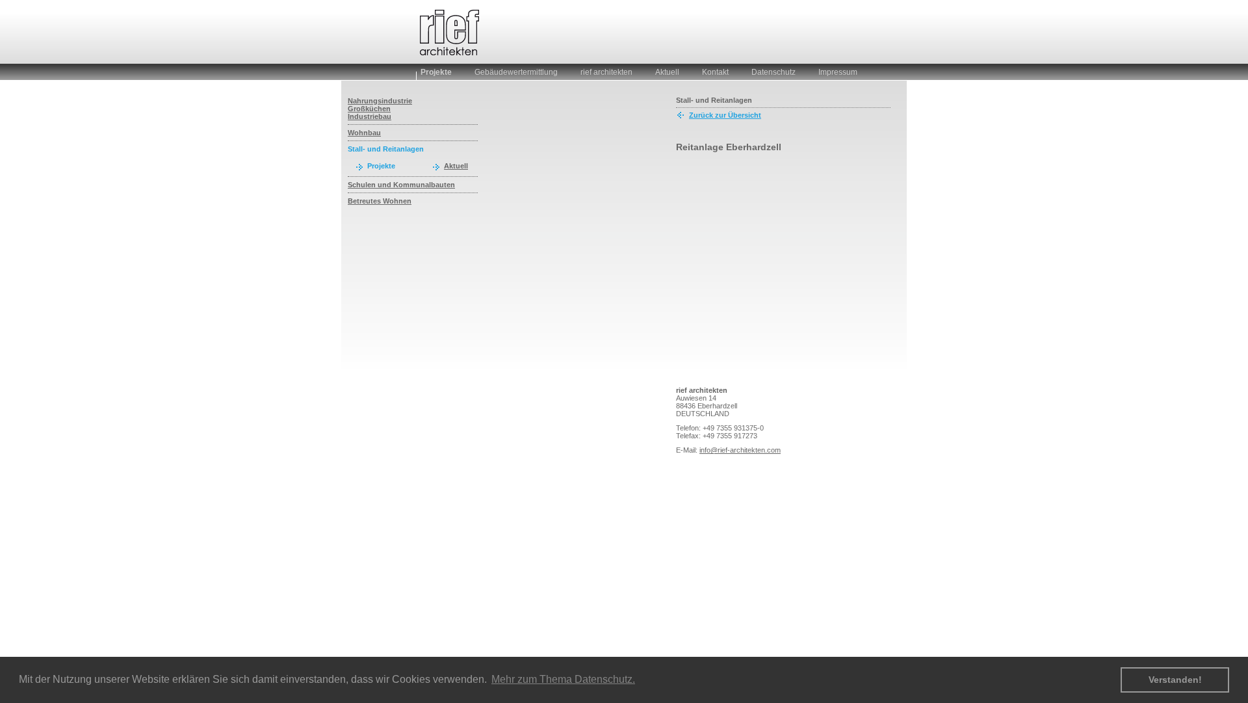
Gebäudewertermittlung (516, 72)
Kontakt (715, 72)
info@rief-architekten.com (740, 450)
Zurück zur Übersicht (725, 115)
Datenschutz (773, 72)
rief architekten (606, 72)
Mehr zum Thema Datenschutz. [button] (563, 679)
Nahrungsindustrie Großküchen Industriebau (380, 108)
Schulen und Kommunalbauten (401, 185)
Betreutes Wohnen (379, 201)
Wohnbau (364, 133)
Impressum (837, 72)
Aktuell (667, 72)
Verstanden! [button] (1175, 679)
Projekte (436, 72)
